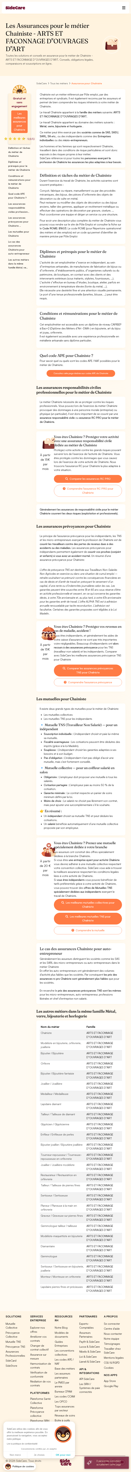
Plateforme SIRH (39, 1420)
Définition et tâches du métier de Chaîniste (19, 152)
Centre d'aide (112, 1328)
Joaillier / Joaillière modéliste (58, 1165)
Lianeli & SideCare (89, 1361)
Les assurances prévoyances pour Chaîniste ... (18, 221)
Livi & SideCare (88, 1356)
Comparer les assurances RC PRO (90, 478)
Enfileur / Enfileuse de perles (57, 1134)
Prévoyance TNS (15, 1346)
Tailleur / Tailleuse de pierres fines (60, 1185)
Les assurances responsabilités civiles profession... (18, 207)
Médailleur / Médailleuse (54, 1094)
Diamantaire (48, 1246)
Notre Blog (61, 1327)
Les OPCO (61, 1401)
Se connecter (112, 1323)
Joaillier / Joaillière (51, 1083)
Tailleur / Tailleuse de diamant (58, 1114)
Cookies (109, 1367)
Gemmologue (49, 1256)
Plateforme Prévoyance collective (37, 1411)
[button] (19, 1466)
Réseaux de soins (65, 1415)
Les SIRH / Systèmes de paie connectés (89, 1388)
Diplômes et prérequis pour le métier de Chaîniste (19, 166)
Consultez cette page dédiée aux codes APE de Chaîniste (81, 373)
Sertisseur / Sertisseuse (54, 1195)
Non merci (15, 1454)
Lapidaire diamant (51, 1104)
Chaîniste (46, 1033)
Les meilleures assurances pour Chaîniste (19, 121)
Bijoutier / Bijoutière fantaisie (57, 1073)
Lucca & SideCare (89, 1346)
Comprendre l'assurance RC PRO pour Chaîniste (89, 490)
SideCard (11, 1360)
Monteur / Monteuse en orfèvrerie (61, 1276)
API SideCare (86, 1379)
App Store (110, 1381)
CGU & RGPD (112, 1362)
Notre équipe (111, 1338)
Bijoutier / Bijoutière (52, 1053)
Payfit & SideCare (89, 1341)
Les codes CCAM (65, 1396)
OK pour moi (63, 1454)
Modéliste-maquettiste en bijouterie (62, 1236)
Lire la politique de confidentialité (22, 1444)
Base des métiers (65, 1368)
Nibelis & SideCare (90, 1351)
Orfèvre (45, 1063)
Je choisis (39, 1454)
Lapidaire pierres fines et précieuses (62, 1287)
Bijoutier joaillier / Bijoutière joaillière (62, 1144)
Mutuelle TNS (13, 1341)
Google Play (111, 1386)
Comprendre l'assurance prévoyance (89, 682)
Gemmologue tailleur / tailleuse (59, 1226)
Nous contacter (113, 1333)
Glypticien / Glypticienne (55, 1124)
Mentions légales (114, 1357)
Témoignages (112, 1343)
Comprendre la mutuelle (90, 930)
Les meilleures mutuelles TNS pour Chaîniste (90, 918)
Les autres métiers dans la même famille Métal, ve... (18, 263)
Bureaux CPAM (63, 1391)
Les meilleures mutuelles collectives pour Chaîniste (89, 904)
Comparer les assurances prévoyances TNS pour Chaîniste (89, 670)
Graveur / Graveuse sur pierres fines (62, 1215)
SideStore (11, 1365)
